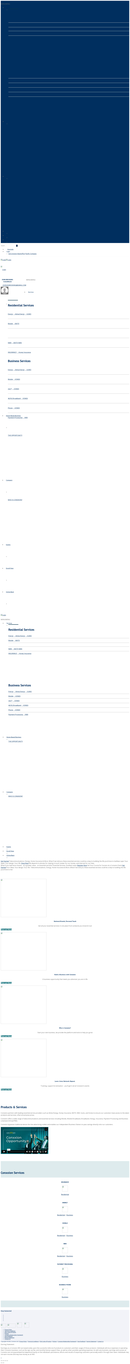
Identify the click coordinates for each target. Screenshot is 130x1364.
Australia (10, 249)
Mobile (10, 25)
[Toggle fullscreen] (5, 1360)
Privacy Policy (8, 1329)
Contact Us (7, 1339)
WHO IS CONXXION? (15, 181)
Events (8, 231)
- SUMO (28, 20)
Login (8, 251)
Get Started (5, 861)
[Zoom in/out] (7, 1360)
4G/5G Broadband (14, 90)
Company (9, 176)
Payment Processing (15, 99)
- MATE (17, 25)
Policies (7, 1333)
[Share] (3, 1360)
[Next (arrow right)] (3, 1362)
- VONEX (17, 80)
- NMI (25, 99)
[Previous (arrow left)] (1, 1362)
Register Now (82, 865)
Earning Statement (9, 1337)
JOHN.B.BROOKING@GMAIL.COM (14, 285)
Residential (65, 1194)
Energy (10, 20)
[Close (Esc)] (1, 1360)
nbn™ (10, 85)
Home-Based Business (13, 121)
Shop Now (25, 863)
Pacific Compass (31, 254)
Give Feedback (8, 1336)
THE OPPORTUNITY (15, 126)
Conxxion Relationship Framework (14, 1335)
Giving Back (10, 240)
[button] (5, 4)
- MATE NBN (17, 33)
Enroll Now (10, 235)
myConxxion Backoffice (16, 254)
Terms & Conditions (10, 1331)
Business (70, 1215)
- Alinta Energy (19, 20)
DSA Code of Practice (10, 1332)
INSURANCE (12, 38)
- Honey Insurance (24, 38)
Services (9, 7)
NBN (10, 33)
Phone (10, 94)
